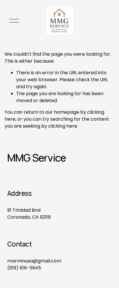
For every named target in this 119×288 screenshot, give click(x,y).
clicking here (62, 126)
